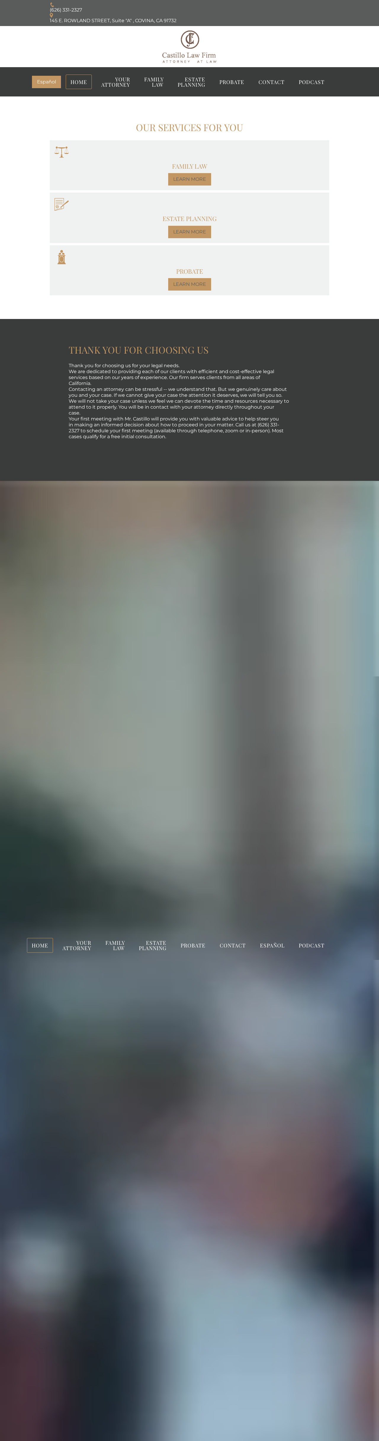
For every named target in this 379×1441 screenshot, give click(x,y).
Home (78, 81)
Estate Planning (191, 82)
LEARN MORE (189, 179)
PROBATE (231, 81)
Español (46, 82)
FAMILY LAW (154, 82)
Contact (271, 81)
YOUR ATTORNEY (115, 82)
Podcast (312, 81)
